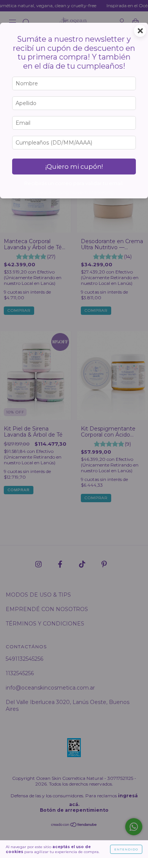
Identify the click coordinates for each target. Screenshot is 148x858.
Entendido (126, 849)
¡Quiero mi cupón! (74, 166)
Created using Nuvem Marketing (74, 192)
